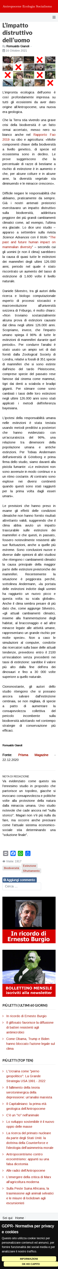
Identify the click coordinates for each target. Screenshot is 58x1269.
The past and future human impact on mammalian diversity (29, 242)
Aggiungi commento (21, 880)
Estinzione (29, 865)
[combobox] (21, 886)
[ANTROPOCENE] (27, 6)
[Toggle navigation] (54, 17)
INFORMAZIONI (29, 1258)
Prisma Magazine (33, 755)
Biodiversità (11, 868)
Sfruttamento (31, 870)
